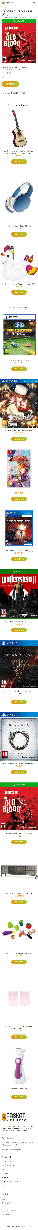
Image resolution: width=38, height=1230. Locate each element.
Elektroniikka (15, 68)
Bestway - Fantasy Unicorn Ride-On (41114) (19, 284)
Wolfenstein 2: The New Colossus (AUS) (19, 622)
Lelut (3, 1170)
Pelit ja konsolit (14, 70)
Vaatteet (5, 1185)
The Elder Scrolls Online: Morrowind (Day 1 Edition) (19, 692)
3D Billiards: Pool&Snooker (19, 360)
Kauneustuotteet (8, 1166)
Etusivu (4, 17)
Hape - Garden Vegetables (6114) (19, 953)
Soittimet (5, 1173)
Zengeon (19, 491)
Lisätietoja (10, 84)
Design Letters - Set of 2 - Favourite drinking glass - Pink (19, 1027)
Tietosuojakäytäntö (9, 1211)
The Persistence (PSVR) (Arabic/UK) (19, 551)
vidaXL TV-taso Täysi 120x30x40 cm (19, 894)
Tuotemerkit (25, 68)
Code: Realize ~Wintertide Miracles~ (19, 431)
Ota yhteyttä (6, 1203)
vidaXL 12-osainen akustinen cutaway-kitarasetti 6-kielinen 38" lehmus (19, 152)
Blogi (3, 1199)
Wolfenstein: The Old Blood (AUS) (19, 834)
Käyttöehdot (6, 1207)
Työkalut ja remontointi (10, 1181)
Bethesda (5, 70)
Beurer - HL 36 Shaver (19, 1088)
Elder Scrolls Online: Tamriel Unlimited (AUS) (19, 764)
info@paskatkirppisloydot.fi (12, 1150)
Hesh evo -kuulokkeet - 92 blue (19, 226)
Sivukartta (5, 1215)
